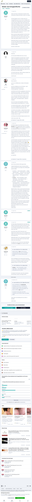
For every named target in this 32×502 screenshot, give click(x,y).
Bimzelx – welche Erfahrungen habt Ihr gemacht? (11, 356)
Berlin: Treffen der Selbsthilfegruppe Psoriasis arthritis (13, 465)
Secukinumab (23, 284)
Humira (19, 243)
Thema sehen (16, 400)
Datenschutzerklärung (9, 488)
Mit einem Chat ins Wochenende (9, 469)
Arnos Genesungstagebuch (16, 433)
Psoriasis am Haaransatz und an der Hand (7, 417)
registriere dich (17, 402)
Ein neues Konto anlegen (9, 307)
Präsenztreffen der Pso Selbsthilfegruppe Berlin (12, 474)
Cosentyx (14, 177)
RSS (21, 488)
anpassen (9, 495)
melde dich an (10, 402)
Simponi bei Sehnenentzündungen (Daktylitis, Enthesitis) (12, 348)
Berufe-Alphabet (6, 362)
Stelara (17, 127)
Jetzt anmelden (23, 307)
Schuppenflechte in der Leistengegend (19, 417)
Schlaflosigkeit (6, 353)
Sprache (3, 488)
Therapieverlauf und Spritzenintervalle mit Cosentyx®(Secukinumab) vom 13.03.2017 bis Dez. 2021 (18, 439)
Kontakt (14, 488)
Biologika (12, 126)
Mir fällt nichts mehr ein (7, 351)
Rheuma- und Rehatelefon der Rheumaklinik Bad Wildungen (13, 460)
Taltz (25, 142)
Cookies (18, 488)
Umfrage (15, 321)
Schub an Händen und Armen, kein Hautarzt (6, 321)
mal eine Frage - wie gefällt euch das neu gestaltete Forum (13, 370)
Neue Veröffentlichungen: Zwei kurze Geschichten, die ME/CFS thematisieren (18, 431)
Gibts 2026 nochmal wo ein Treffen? (9, 372)
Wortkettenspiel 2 (6, 367)
